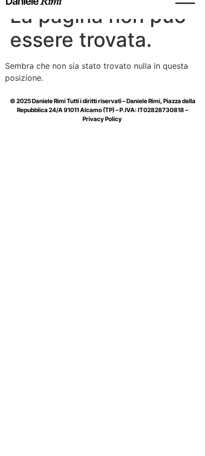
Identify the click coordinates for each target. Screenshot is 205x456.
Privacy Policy (103, 119)
